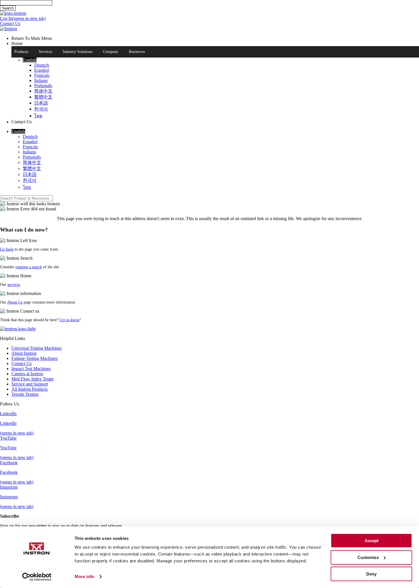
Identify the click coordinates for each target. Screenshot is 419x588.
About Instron (23, 353)
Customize (368, 557)
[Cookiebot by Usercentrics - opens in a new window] (37, 577)
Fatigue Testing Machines (34, 358)
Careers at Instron (27, 373)
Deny (371, 573)
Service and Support (29, 384)
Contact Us (21, 363)
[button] (29, 60)
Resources (137, 52)
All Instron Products (29, 389)
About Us (15, 302)
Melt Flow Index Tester (32, 378)
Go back (6, 249)
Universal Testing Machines (36, 348)
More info (84, 576)
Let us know (70, 320)
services (13, 284)
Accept (372, 540)
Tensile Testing (24, 394)
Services (45, 52)
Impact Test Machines (31, 368)
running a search (28, 267)
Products (21, 52)
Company (110, 52)
